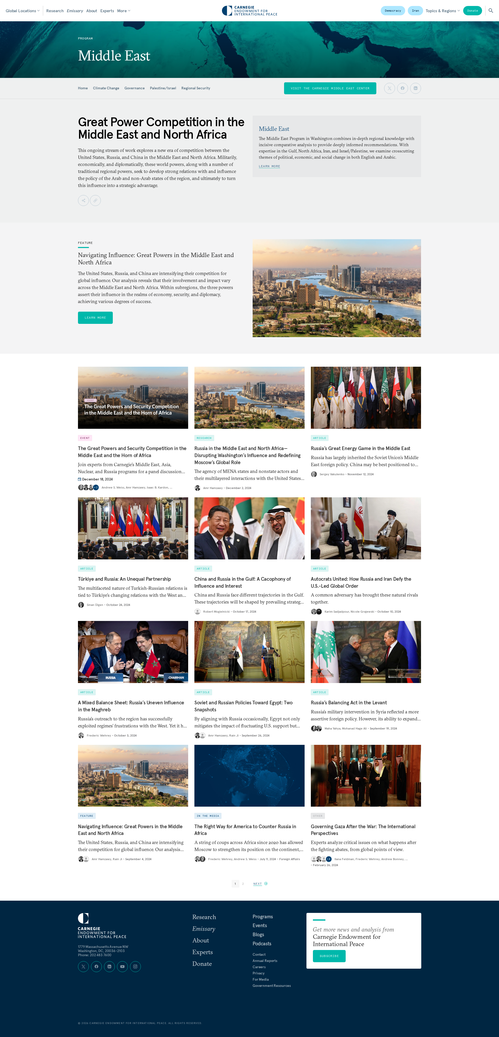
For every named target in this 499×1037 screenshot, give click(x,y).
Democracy (393, 10)
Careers (259, 967)
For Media (261, 979)
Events (260, 925)
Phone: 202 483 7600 (94, 955)
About (91, 10)
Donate (472, 10)
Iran (415, 10)
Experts (107, 10)
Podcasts (262, 943)
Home (83, 88)
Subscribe (329, 956)
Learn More (269, 166)
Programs (263, 916)
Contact (259, 954)
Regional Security (195, 88)
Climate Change (106, 88)
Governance (134, 88)
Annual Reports (265, 960)
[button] (260, 883)
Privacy (259, 973)
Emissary (75, 10)
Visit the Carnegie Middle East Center (330, 88)
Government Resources (272, 985)
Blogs (258, 934)
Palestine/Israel (163, 88)
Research (55, 10)
